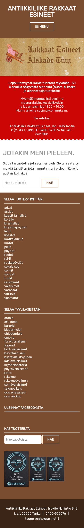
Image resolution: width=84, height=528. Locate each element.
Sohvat (9, 274)
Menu (44, 26)
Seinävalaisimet (15, 384)
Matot (8, 243)
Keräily (9, 219)
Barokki (9, 326)
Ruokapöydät (13, 262)
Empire (9, 337)
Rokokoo (10, 377)
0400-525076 (56, 513)
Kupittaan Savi (14, 353)
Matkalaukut (13, 239)
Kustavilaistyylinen (18, 357)
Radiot (8, 255)
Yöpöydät (11, 298)
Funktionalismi (15, 341)
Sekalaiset (11, 266)
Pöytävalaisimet (16, 369)
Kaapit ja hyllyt (15, 215)
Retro (8, 373)
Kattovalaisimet (15, 349)
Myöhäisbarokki (15, 365)
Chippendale (13, 333)
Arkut (8, 208)
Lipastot (9, 235)
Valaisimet (11, 286)
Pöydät (9, 251)
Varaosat (10, 290)
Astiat (8, 212)
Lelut (7, 231)
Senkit (8, 270)
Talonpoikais (13, 388)
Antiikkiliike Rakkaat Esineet (42, 11)
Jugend (9, 345)
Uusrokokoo (12, 396)
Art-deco (10, 322)
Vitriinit (9, 294)
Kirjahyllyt (11, 223)
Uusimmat (11, 282)
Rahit (7, 259)
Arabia (8, 318)
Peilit (8, 247)
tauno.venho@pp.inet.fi (42, 519)
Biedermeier (13, 330)
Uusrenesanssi (15, 392)
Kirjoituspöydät (15, 227)
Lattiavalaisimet (15, 361)
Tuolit (8, 278)
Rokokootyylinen (16, 381)
